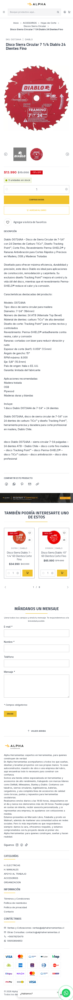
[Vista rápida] (29, 539)
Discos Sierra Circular (35, 26)
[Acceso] (65, 12)
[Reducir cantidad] (6, 189)
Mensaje (9, 672)
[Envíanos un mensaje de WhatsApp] (66, 993)
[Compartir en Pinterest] (22, 484)
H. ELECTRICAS (12, 865)
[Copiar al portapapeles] (37, 484)
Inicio (16, 23)
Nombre (9, 642)
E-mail (8, 627)
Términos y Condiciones (17, 898)
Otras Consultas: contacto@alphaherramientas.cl (33, 932)
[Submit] (58, 12)
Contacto (9, 911)
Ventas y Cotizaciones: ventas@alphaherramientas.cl (35, 927)
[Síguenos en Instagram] (17, 845)
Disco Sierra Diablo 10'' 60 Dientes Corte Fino (54, 554)
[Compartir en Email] (29, 484)
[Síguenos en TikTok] (26, 845)
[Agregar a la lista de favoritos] (29, 532)
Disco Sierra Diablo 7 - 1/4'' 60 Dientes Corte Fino (19, 556)
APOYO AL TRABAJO (15, 873)
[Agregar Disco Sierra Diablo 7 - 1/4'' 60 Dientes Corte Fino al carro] (27, 573)
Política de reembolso (15, 903)
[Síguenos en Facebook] (21, 845)
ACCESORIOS (30, 23)
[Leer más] (36, 498)
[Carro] (69, 12)
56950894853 (14, 940)
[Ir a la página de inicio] (36, 4)
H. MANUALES (11, 869)
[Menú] (4, 12)
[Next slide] (66, 154)
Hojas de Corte (48, 23)
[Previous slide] (6, 154)
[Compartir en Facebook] (6, 484)
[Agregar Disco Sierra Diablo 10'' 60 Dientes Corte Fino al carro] (62, 573)
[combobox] (34, 12)
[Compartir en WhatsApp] (14, 484)
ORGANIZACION (12, 882)
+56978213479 (15, 936)
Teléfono (9, 657)
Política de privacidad (15, 907)
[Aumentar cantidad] (66, 189)
